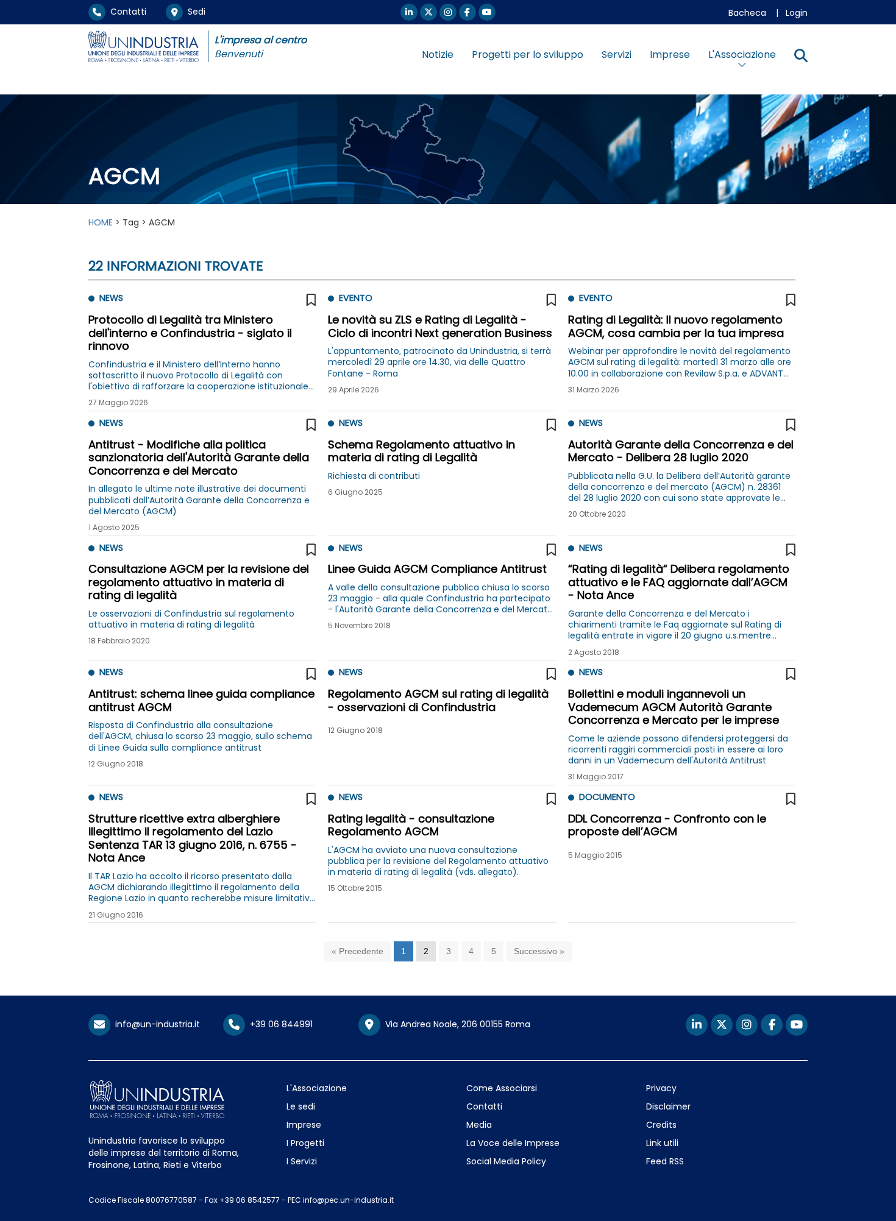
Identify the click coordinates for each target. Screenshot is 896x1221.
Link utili (662, 1143)
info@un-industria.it (155, 1024)
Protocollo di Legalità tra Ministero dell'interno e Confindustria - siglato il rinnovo (190, 332)
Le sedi (300, 1106)
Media (479, 1125)
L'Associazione (316, 1088)
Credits (661, 1125)
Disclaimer (668, 1106)
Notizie (437, 55)
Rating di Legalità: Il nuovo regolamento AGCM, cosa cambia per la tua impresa (676, 326)
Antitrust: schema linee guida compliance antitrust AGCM (201, 700)
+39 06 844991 (279, 1024)
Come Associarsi (501, 1088)
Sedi (194, 11)
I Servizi (301, 1161)
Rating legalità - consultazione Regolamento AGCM (411, 825)
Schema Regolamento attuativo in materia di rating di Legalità (421, 451)
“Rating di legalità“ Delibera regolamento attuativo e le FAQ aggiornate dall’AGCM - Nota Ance (678, 582)
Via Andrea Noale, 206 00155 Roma (455, 1024)
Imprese (670, 55)
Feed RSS (665, 1161)
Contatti (125, 11)
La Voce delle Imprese (513, 1143)
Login (797, 13)
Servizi (616, 55)
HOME (100, 222)
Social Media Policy (506, 1161)
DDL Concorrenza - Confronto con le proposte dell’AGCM (667, 825)
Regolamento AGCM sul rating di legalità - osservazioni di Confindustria (438, 700)
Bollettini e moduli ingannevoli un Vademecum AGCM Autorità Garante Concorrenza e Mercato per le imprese (673, 706)
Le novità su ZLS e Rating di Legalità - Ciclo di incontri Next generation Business (440, 326)
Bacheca (747, 13)
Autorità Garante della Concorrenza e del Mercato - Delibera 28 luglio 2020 (681, 451)
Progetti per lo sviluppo (527, 55)
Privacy (661, 1088)
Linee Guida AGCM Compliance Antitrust (437, 568)
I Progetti (305, 1143)
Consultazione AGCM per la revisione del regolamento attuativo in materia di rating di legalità (198, 582)
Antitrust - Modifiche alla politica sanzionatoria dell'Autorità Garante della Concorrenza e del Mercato (198, 457)
